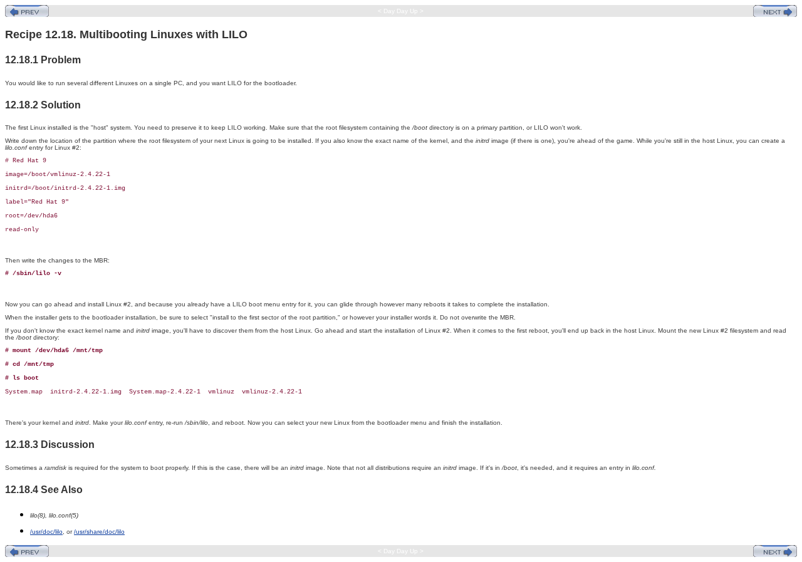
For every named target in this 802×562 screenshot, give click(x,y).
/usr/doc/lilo (46, 531)
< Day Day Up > (400, 11)
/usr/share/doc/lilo (99, 531)
